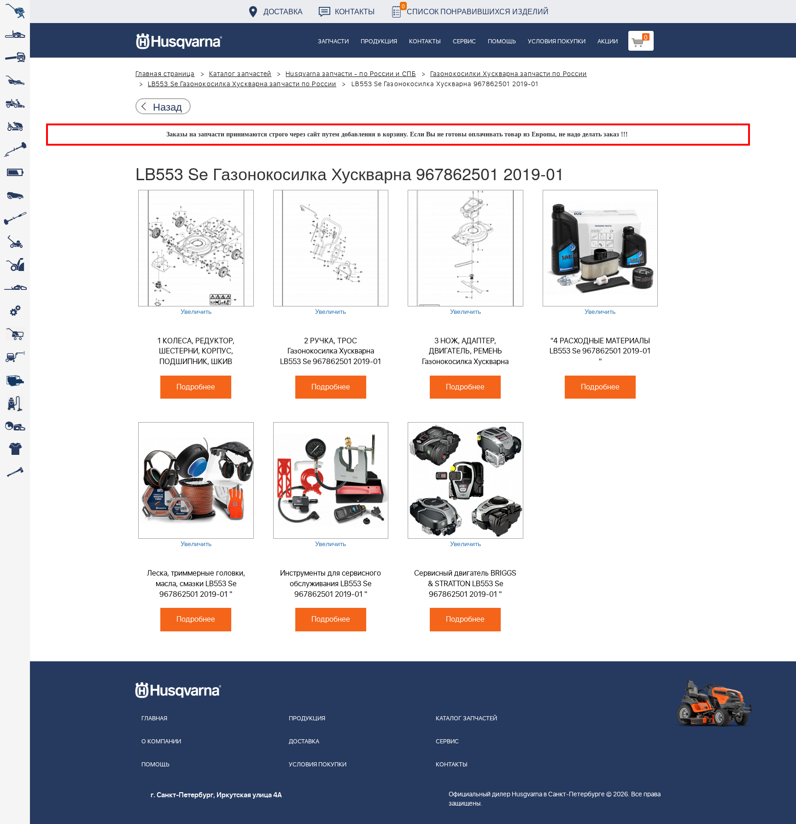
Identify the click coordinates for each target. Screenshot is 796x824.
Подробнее (195, 387)
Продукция (379, 41)
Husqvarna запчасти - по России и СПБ (351, 74)
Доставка (283, 11)
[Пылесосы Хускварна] (15, 403)
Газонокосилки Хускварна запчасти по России (508, 74)
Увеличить (196, 311)
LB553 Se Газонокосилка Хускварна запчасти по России (242, 84)
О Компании (161, 741)
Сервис (464, 41)
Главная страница (165, 74)
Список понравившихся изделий (475, 9)
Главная (154, 718)
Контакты (355, 11)
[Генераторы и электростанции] (15, 334)
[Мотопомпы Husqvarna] (15, 380)
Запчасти (333, 41)
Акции (607, 41)
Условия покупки (556, 41)
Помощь (502, 41)
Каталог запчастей (240, 74)
